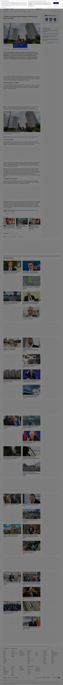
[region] (31, 4)
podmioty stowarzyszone (14, 2)
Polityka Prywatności (4, 7)
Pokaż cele (56, 5)
